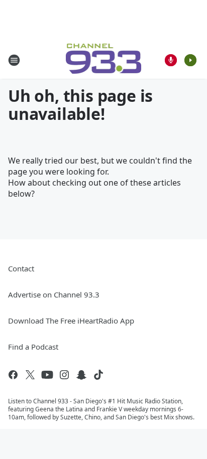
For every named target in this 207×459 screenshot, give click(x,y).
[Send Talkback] (171, 60)
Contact (21, 268)
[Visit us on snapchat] (81, 375)
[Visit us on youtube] (47, 375)
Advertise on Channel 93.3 (53, 294)
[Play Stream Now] (190, 60)
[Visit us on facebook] (13, 375)
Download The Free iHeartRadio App (71, 321)
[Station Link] (104, 60)
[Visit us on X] (30, 375)
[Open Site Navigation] (14, 60)
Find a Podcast (33, 347)
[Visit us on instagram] (64, 375)
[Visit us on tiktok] (98, 375)
